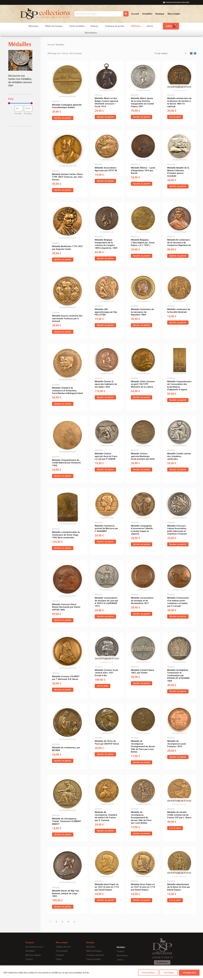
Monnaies (33, 26)
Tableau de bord (63, 947)
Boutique (159, 14)
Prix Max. (28, 113)
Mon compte (174, 14)
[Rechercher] (126, 13)
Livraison (60, 955)
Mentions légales (33, 955)
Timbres (94, 26)
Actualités (147, 14)
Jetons (149, 26)
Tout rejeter (169, 972)
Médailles (136, 26)
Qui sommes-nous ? (35, 947)
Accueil (135, 14)
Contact (29, 959)
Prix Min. (18, 113)
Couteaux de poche (114, 26)
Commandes (62, 951)
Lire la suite (175, 117)
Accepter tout (189, 972)
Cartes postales (77, 26)
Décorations (91, 32)
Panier (59, 959)
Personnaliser (148, 972)
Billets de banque (53, 26)
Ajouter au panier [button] (62, 118)
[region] (101, 971)
